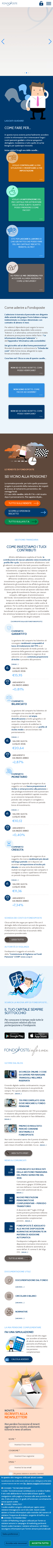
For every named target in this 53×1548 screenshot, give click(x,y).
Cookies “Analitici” (12, 1504)
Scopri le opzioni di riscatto (19, 766)
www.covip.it (26, 1211)
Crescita (17, 1103)
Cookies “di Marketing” (15, 1518)
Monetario (19, 1030)
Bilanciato (19, 958)
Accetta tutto (40, 1543)
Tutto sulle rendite (20, 757)
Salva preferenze (10, 1534)
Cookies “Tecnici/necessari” (17, 1488)
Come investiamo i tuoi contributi (26, 802)
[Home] (9, 3)
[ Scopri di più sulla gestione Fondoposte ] (26, 875)
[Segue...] (18, 1347)
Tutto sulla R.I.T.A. (19, 775)
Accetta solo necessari (16, 1543)
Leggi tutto (17, 1193)
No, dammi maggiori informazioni (37, 1483)
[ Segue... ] (14, 918)
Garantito (19, 888)
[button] (26, 326)
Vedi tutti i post (19, 1407)
